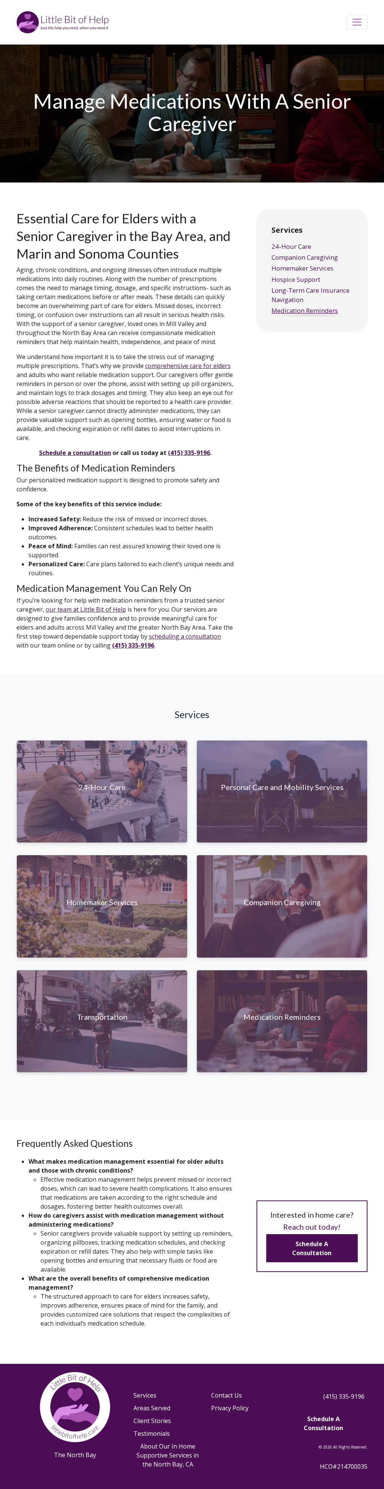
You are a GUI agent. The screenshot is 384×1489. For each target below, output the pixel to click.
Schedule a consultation (75, 453)
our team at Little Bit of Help (86, 609)
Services (145, 1395)
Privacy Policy (230, 1408)
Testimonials (152, 1433)
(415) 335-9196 (189, 453)
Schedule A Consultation (312, 1248)
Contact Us (226, 1395)
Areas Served (152, 1408)
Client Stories (152, 1421)
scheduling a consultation (185, 636)
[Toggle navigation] (357, 22)
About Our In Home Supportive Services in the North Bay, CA (167, 1455)
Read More (102, 799)
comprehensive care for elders (188, 366)
